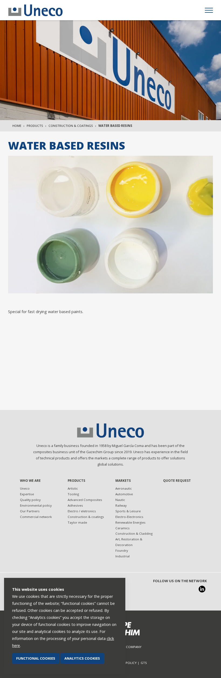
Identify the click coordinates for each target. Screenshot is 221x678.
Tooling (73, 494)
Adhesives (75, 505)
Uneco (25, 488)
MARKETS (123, 481)
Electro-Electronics (129, 517)
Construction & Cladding (134, 533)
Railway (121, 505)
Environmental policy (36, 505)
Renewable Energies (130, 522)
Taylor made (77, 522)
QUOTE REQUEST (177, 481)
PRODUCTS (76, 481)
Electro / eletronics (82, 511)
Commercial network (36, 517)
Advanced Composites (85, 500)
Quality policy (30, 500)
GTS (144, 663)
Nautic (120, 500)
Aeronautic (123, 488)
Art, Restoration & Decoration (128, 542)
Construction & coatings (71, 126)
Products (35, 126)
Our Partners (30, 511)
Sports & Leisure (128, 511)
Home (16, 126)
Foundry (121, 550)
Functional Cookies (35, 658)
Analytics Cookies (82, 658)
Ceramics (122, 528)
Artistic (73, 488)
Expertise (27, 494)
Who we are (30, 481)
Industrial (122, 556)
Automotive (124, 494)
